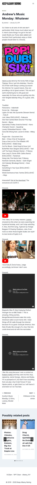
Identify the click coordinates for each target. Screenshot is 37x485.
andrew (6, 22)
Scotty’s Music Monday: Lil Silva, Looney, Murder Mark (8, 398)
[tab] (14, 460)
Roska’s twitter (7, 375)
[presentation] (9, 424)
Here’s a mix (6, 81)
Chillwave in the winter (29, 395)
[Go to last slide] (5, 439)
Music (4, 10)
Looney (28, 220)
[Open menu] (33, 3)
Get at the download (18, 180)
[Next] (32, 439)
